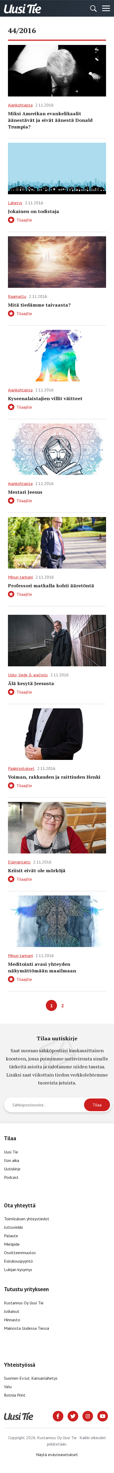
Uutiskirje (12, 1168)
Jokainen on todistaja (33, 211)
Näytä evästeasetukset (57, 1454)
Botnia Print (14, 1395)
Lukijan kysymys (18, 1269)
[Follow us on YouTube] (102, 1416)
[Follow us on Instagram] (87, 1416)
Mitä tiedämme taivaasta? (39, 305)
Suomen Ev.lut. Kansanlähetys (31, 1378)
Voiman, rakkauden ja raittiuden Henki (54, 777)
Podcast (11, 1177)
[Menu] (106, 8)
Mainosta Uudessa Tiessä (26, 1328)
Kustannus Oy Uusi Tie (23, 1302)
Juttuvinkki (13, 1227)
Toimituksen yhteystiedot (26, 1218)
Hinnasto (12, 1319)
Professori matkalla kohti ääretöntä (51, 585)
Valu (8, 1386)
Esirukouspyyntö (18, 1261)
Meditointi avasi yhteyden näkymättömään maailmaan (42, 967)
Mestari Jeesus (25, 492)
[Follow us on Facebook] (58, 1416)
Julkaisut (11, 1311)
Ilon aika (11, 1160)
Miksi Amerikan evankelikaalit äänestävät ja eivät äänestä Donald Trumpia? (50, 120)
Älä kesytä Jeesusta (31, 683)
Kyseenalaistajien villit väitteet (45, 398)
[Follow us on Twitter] (73, 1416)
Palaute (11, 1235)
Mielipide (12, 1244)
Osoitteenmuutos (20, 1252)
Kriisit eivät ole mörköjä (36, 870)
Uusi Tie (11, 1152)
